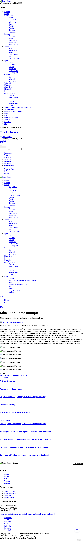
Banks (11, 38)
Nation (11, 197)
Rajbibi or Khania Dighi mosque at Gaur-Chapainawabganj (23, 397)
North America (14, 59)
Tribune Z (7, 83)
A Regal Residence (7, 381)
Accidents (12, 32)
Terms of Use (9, 491)
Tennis (11, 67)
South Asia (13, 50)
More (6, 276)
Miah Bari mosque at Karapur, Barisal (15, 412)
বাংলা (1, 143)
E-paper (7, 12)
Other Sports (14, 73)
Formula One (13, 71)
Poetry (11, 95)
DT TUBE (7, 122)
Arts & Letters (9, 93)
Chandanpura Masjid (8, 405)
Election (12, 193)
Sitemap (7, 495)
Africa (11, 52)
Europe (11, 57)
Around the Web (10, 109)
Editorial (12, 79)
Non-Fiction (13, 103)
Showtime (8, 87)
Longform (12, 81)
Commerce (13, 40)
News (6, 185)
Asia (10, 48)
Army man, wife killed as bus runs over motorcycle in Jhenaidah (25, 455)
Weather (12, 28)
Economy (12, 36)
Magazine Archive (11, 118)
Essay (11, 105)
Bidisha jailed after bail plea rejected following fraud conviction (25, 432)
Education (12, 22)
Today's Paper (9, 169)
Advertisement (10, 497)
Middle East (13, 54)
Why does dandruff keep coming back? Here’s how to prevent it (25, 440)
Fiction (11, 99)
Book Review (13, 97)
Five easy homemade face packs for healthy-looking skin (23, 424)
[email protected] (6, 514)
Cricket (11, 63)
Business (7, 34)
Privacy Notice (10, 493)
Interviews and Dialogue (13, 112)
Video (6, 479)
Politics (11, 26)
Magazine (8, 85)
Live (5, 124)
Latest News (5, 420)
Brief (6, 114)
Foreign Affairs (14, 195)
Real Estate (13, 44)
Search (7, 481)
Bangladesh (8, 16)
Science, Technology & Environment (18, 107)
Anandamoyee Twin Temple (11, 389)
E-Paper (7, 171)
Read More (4, 378)
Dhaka (11, 24)
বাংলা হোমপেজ (78, 463)
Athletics (12, 69)
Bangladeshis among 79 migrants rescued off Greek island (24, 447)
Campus (12, 30)
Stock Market (14, 42)
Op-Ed (11, 77)
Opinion (7, 75)
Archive (7, 120)
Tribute (11, 101)
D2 (5, 91)
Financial (7, 89)
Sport (6, 61)
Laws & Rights (14, 20)
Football (12, 65)
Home (6, 14)
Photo (6, 116)
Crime (11, 18)
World (6, 46)
